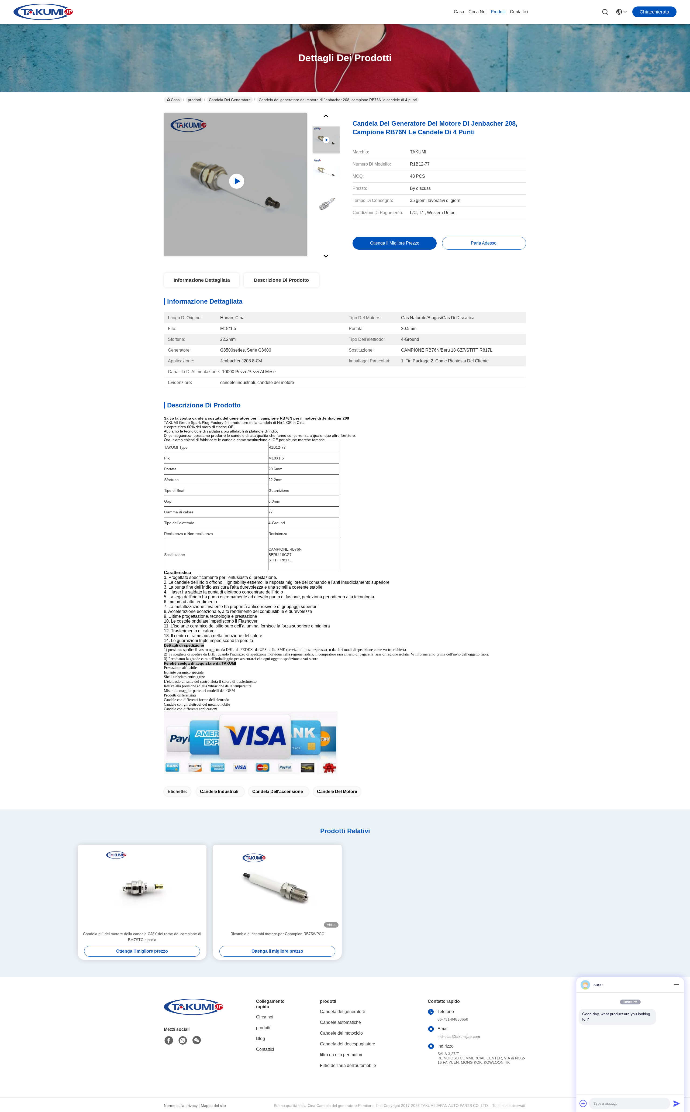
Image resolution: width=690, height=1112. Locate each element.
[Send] (676, 1103)
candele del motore (337, 791)
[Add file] (583, 1103)
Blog (260, 1038)
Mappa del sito (213, 1105)
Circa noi (477, 11)
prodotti (498, 11)
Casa (459, 11)
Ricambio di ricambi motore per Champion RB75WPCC (277, 934)
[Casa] (193, 1013)
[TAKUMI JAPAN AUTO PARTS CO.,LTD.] (43, 12)
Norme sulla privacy (181, 1105)
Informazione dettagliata (202, 280)
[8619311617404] (183, 1040)
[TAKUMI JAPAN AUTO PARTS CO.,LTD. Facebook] (169, 1040)
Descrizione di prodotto (281, 280)
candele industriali (219, 791)
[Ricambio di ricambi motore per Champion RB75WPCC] (277, 888)
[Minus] (676, 984)
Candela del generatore (230, 100)
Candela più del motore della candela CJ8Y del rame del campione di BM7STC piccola (142, 937)
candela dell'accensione (277, 791)
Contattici (519, 11)
